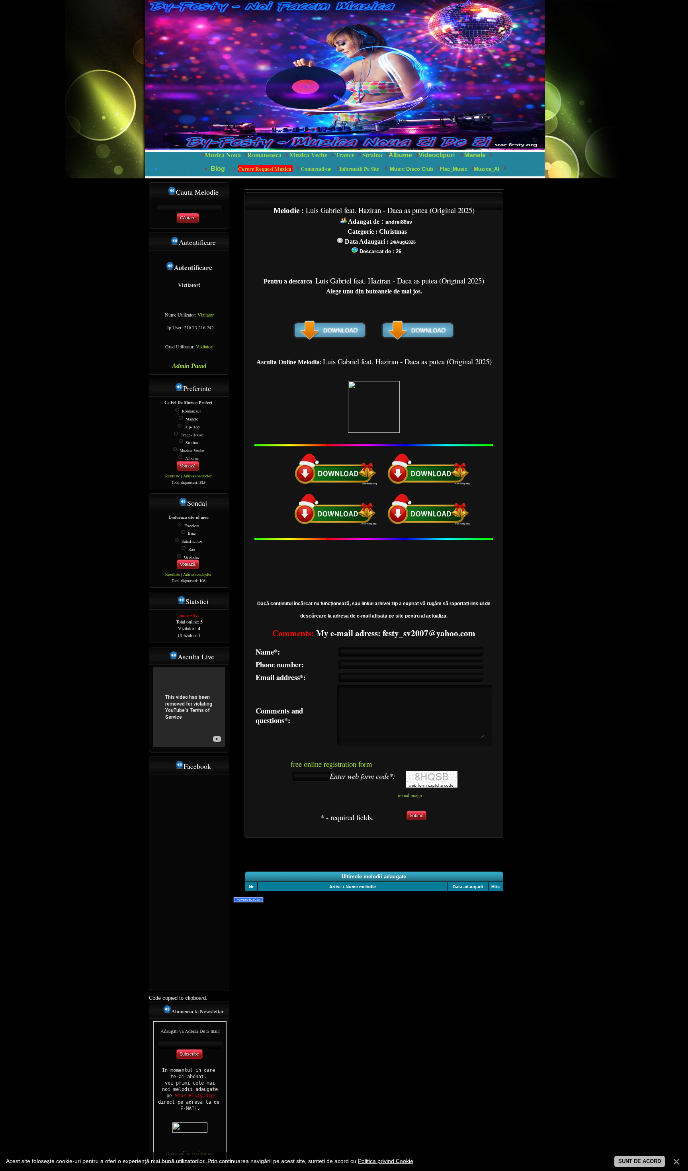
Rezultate (172, 476)
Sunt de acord (639, 1161)
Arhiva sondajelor (197, 476)
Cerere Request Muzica (265, 169)
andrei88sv (189, 615)
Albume (400, 155)
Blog (219, 168)
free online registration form (331, 764)
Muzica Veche (192, 450)
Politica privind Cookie (385, 1161)
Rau (191, 549)
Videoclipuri (436, 155)
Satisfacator (192, 541)
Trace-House (192, 434)
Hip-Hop (191, 427)
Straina (192, 442)
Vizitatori (204, 346)
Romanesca (191, 411)
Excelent (191, 525)
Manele (475, 155)
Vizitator (205, 314)
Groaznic (192, 556)
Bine (192, 533)
